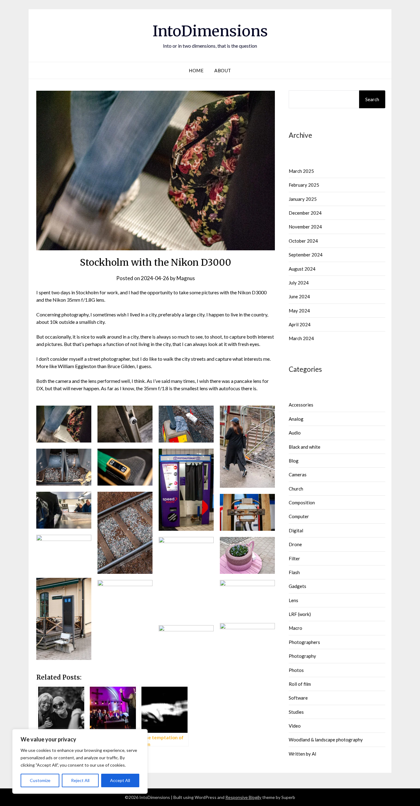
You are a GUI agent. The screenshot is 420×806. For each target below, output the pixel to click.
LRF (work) (300, 614)
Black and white (304, 447)
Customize (40, 780)
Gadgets (297, 586)
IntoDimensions (210, 31)
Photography (302, 656)
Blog (294, 460)
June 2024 (299, 296)
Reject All (80, 780)
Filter (294, 558)
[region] (80, 761)
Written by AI (302, 753)
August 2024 (302, 269)
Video (295, 726)
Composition (302, 502)
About (222, 70)
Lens (293, 600)
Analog (296, 419)
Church (296, 488)
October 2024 (303, 241)
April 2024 (300, 324)
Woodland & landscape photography (326, 739)
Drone (295, 544)
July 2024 (299, 282)
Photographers (304, 642)
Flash (294, 572)
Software (298, 698)
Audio (295, 432)
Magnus (185, 278)
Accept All (120, 780)
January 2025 (303, 199)
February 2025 (304, 185)
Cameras (298, 474)
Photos (296, 670)
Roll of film (300, 684)
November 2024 (305, 226)
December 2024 (305, 213)
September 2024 (306, 254)
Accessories (301, 404)
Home (196, 70)
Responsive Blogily (243, 797)
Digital (296, 530)
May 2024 (299, 310)
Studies (296, 712)
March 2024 (301, 338)
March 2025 (301, 171)
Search (372, 99)
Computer (299, 516)
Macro (295, 628)
